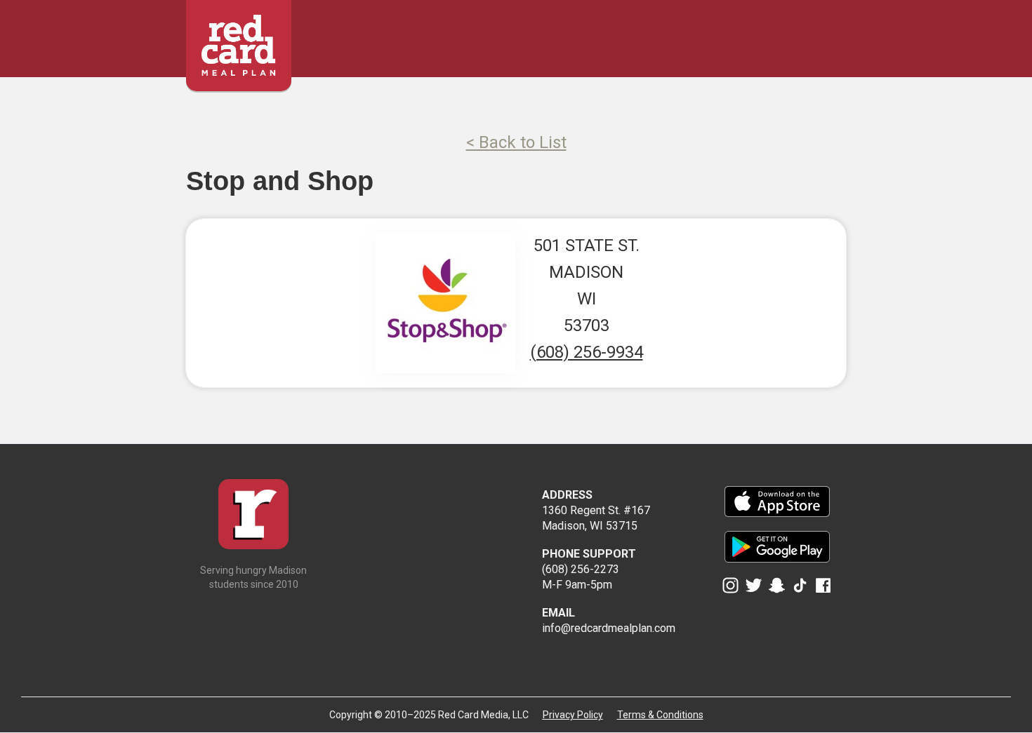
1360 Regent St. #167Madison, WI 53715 (596, 510)
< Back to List (516, 142)
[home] (238, 38)
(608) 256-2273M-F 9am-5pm (589, 569)
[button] (837, 32)
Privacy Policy (573, 714)
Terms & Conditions (660, 714)
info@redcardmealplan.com (608, 620)
